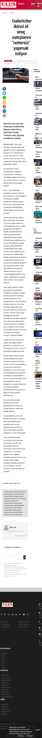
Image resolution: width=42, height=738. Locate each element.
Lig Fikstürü (5, 685)
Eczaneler (4, 682)
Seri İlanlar (4, 692)
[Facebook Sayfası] (2, 614)
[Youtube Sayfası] (13, 614)
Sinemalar (4, 690)
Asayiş (3, 668)
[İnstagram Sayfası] (9, 614)
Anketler (4, 707)
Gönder (25, 557)
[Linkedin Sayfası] (17, 614)
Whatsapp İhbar (24, 624)
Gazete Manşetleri (7, 697)
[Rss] (20, 614)
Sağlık (3, 663)
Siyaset (3, 660)
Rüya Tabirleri (5, 711)
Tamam (30, 736)
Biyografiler (5, 709)
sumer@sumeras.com (17, 531)
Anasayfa (5, 12)
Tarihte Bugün (5, 687)
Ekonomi (4, 658)
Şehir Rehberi (5, 694)
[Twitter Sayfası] (5, 614)
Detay (22, 736)
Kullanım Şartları (24, 622)
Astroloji (3, 714)
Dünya (3, 656)
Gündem (21, 4)
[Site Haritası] (24, 614)
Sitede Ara (4, 704)
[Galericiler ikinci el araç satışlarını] (16, 75)
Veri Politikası (5, 627)
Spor (2, 665)
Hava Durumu (5, 675)
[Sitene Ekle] (28, 614)
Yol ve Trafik (5, 678)
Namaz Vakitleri (6, 680)
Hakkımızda (5, 622)
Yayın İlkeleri (5, 624)
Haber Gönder (23, 627)
